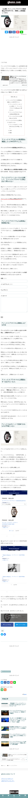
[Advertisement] (14, 48)
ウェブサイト (4, 290)
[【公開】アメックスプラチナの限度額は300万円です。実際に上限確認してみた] (14, 32)
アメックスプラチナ (6, 671)
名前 (4, 278)
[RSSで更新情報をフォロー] (5, 689)
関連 (10, 132)
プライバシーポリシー (7, 778)
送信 (2, 317)
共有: (10, 130)
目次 (12, 96)
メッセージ (4, 295)
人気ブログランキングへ (7, 781)
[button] (25, 504)
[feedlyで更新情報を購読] (2, 689)
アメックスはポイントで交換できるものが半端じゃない (15, 126)
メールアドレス (7, 284)
